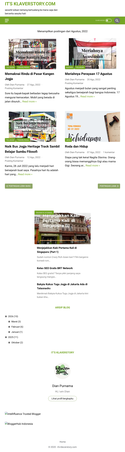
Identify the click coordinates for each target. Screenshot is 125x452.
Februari (17, 326)
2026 (13, 316)
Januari (17, 332)
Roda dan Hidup (76, 146)
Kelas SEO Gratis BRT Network (55, 268)
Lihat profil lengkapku (62, 398)
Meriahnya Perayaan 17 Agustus (88, 74)
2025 (13, 337)
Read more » (29, 101)
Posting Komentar (14, 88)
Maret (16, 321)
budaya (69, 67)
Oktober (17, 342)
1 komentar (109, 152)
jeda (68, 140)
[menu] (7, 20)
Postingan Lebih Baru (19, 186)
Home (63, 441)
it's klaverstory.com (30, 3)
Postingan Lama (108, 186)
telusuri (10, 67)
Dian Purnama (62, 386)
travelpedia (23, 67)
